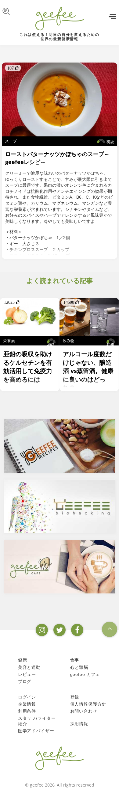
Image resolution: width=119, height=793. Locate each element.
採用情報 (79, 723)
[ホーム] (59, 758)
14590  (71, 302)
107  (13, 68)
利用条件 (27, 711)
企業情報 (27, 704)
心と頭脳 (79, 667)
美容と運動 (29, 667)
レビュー (27, 674)
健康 (22, 660)
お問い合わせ (83, 711)
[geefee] (59, 18)
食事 (74, 660)
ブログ (25, 681)
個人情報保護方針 (88, 704)
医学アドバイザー (36, 730)
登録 (74, 697)
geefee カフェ (85, 674)
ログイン (27, 697)
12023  (12, 302)
